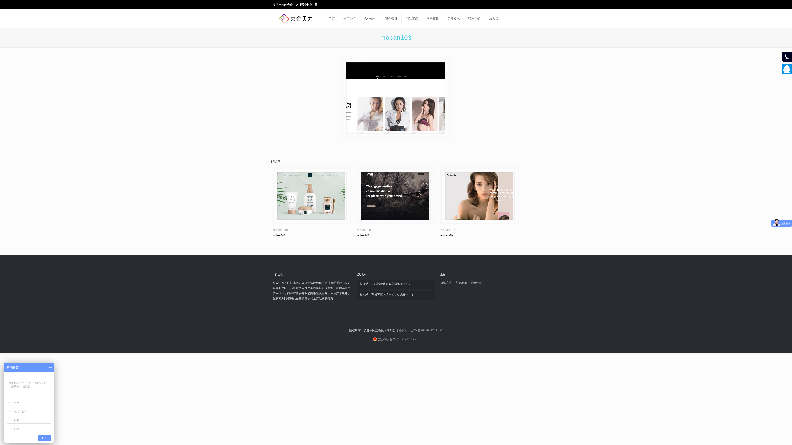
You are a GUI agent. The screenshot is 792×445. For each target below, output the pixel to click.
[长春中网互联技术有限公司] (296, 18)
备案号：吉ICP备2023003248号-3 (421, 330)
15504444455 (308, 4)
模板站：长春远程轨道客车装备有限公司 (386, 284)
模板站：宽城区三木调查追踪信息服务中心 (387, 294)
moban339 (446, 235)
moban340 (279, 235)
